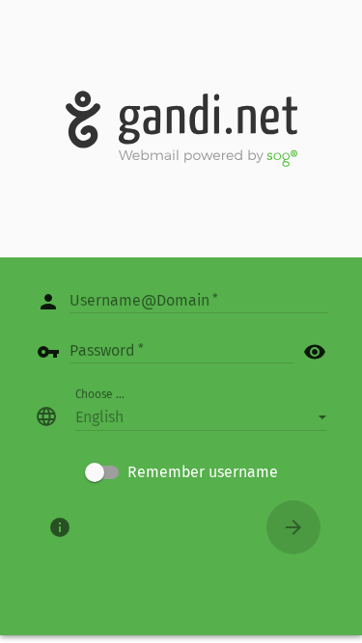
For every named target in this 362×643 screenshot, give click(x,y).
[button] (200, 416)
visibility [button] (314, 351)
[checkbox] (181, 472)
